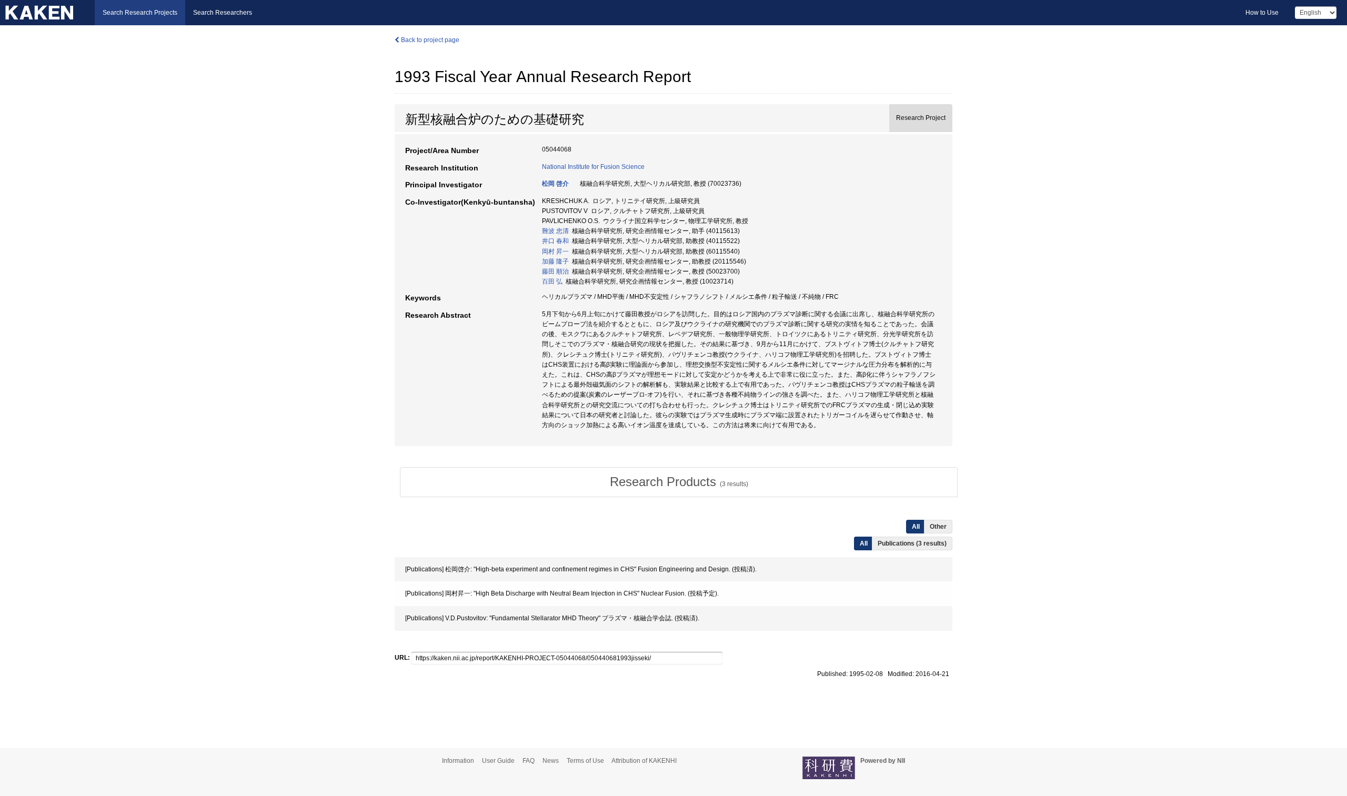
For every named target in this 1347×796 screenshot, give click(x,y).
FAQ (528, 760)
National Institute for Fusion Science (593, 166)
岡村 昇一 (555, 251)
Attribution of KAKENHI (644, 760)
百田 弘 (552, 281)
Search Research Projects (140, 12)
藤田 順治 (555, 271)
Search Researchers (222, 12)
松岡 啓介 (555, 183)
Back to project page (429, 40)
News (550, 760)
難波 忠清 (555, 231)
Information (458, 760)
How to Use (1262, 12)
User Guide (498, 760)
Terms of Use (585, 760)
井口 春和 (555, 241)
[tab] (679, 482)
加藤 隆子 (555, 261)
